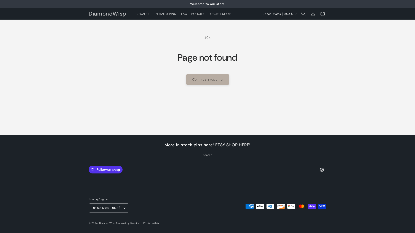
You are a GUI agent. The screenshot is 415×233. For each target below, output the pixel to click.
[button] (303, 14)
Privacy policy (151, 223)
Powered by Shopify (127, 223)
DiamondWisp (107, 223)
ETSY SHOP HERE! (233, 145)
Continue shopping (207, 79)
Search (207, 155)
